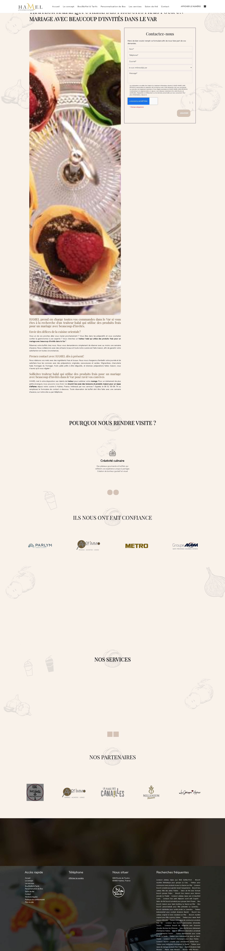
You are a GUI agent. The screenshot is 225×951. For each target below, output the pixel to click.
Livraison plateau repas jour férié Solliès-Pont (174, 880)
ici (146, 95)
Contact (165, 6)
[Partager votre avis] (205, 6)
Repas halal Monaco (172, 950)
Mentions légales (31, 897)
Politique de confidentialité (35, 899)
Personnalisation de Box (113, 6)
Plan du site (29, 902)
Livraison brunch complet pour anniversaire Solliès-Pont (177, 942)
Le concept (68, 6)
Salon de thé (151, 6)
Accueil (56, 6)
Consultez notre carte (172, 602)
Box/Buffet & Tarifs (87, 6)
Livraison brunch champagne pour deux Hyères (181, 939)
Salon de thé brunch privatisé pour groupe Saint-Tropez (175, 901)
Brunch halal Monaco (190, 950)
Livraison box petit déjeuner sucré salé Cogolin (180, 899)
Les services (135, 6)
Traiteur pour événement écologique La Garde (172, 944)
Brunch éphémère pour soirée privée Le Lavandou (174, 909)
